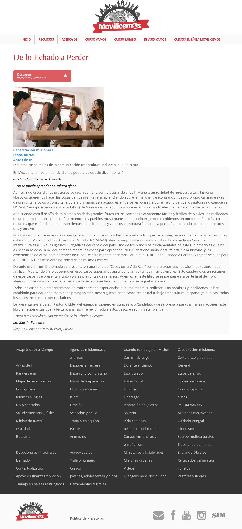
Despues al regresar (86, 365)
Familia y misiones (85, 389)
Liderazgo (131, 397)
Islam (74, 397)
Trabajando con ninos (195, 444)
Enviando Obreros (192, 452)
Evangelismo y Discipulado (145, 476)
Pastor (75, 428)
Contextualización (30, 468)
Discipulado (133, 373)
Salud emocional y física (35, 412)
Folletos (184, 468)
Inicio (26, 39)
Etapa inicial (23, 155)
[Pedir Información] (158, 517)
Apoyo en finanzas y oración (38, 476)
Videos (129, 468)
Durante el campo (138, 365)
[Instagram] (201, 517)
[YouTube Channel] (186, 517)
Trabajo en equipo (84, 420)
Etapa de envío (189, 373)
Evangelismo (26, 389)
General (184, 365)
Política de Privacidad (87, 518)
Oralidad (23, 428)
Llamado (23, 460)
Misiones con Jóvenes (195, 412)
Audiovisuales (81, 452)
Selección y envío (83, 412)
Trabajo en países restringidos (40, 484)
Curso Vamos (95, 39)
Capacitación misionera (33, 150)
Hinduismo (186, 428)
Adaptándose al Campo (34, 349)
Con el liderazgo (136, 357)
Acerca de (69, 39)
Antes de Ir (22, 160)
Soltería (130, 412)
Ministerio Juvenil (30, 420)
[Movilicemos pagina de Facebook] (173, 517)
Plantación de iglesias (141, 405)
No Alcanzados (28, 405)
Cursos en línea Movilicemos (197, 39)
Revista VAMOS (155, 39)
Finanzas (131, 389)
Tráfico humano (82, 460)
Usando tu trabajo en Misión (146, 349)
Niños (182, 397)
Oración (76, 405)
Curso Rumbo (125, 39)
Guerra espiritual (191, 389)
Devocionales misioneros (36, 452)
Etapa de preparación (87, 381)
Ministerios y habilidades (144, 452)
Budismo (23, 436)
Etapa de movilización (33, 381)
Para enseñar (26, 373)
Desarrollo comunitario (88, 373)
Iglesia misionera (191, 381)
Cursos (75, 468)
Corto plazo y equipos (195, 357)
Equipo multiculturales (196, 436)
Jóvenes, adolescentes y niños (93, 476)
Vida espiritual (135, 420)
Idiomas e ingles (29, 397)
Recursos (46, 39)
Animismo (78, 436)
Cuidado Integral (191, 420)
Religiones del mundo (141, 428)
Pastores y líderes (192, 476)
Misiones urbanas (138, 460)
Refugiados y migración (196, 460)
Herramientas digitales (88, 484)
